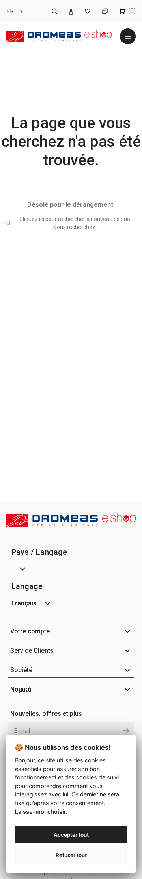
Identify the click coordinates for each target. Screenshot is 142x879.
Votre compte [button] (30, 631)
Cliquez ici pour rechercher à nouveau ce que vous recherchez (74, 223)
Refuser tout (71, 855)
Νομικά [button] (20, 689)
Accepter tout (71, 835)
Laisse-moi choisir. (41, 811)
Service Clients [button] (32, 650)
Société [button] (21, 670)
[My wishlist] (87, 11)
